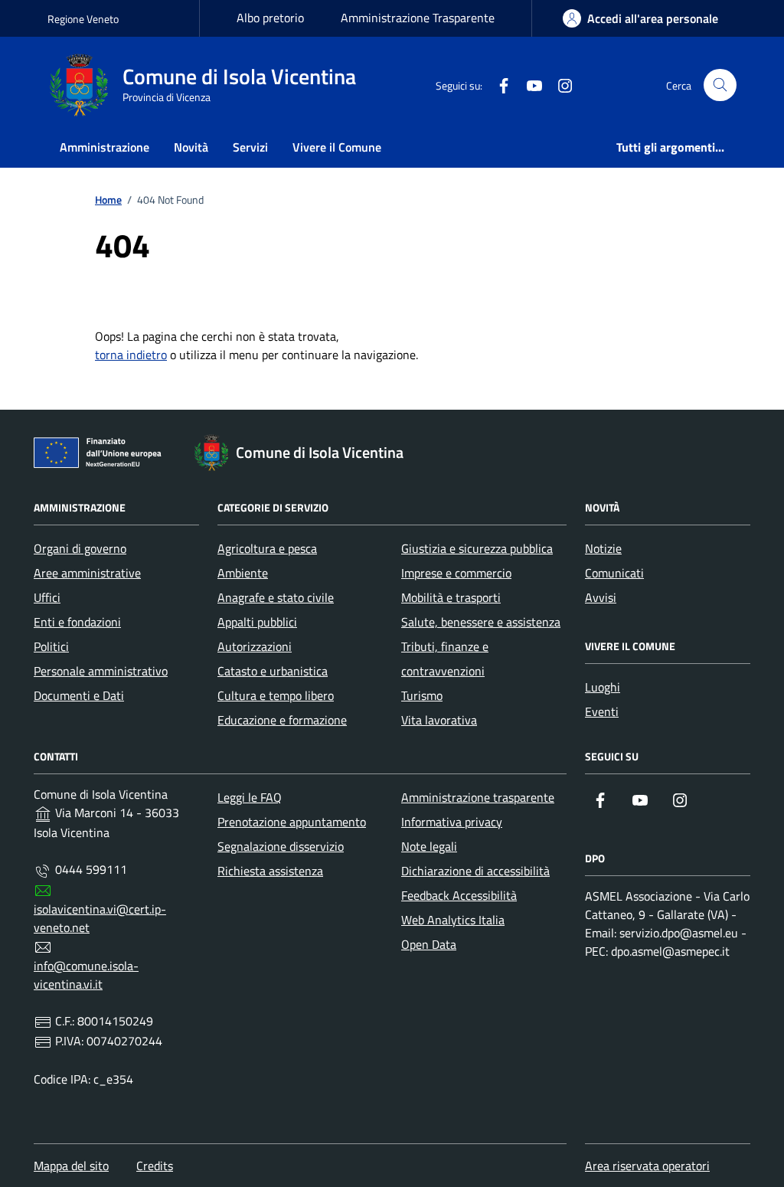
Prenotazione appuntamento (291, 822)
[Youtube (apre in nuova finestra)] (528, 85)
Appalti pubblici (257, 622)
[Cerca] (720, 85)
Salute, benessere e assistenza (480, 622)
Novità (191, 147)
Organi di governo (80, 548)
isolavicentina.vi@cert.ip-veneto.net (100, 918)
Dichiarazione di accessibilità (475, 871)
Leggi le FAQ (249, 797)
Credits (154, 1165)
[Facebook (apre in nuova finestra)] (497, 85)
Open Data (428, 944)
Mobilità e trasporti (451, 597)
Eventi (602, 711)
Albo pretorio (270, 17)
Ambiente (242, 573)
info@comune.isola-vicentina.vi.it (86, 974)
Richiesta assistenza (270, 871)
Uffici (47, 597)
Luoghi (602, 687)
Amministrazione (104, 147)
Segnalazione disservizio (280, 846)
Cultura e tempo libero (275, 695)
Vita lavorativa (439, 720)
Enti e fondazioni (77, 622)
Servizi (250, 147)
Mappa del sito (71, 1165)
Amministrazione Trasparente (418, 17)
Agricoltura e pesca (267, 548)
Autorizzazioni (254, 646)
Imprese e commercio (456, 573)
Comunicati (614, 573)
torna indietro (131, 354)
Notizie (603, 548)
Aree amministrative (87, 573)
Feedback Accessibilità (459, 895)
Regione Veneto (83, 19)
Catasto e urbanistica (272, 671)
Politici (51, 646)
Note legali (429, 846)
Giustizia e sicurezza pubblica (477, 548)
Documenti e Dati (79, 695)
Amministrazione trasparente (477, 797)
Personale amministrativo (101, 671)
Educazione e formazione (282, 720)
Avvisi (600, 597)
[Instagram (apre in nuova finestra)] (559, 85)
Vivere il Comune (336, 147)
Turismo (422, 695)
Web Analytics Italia (453, 920)
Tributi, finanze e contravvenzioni (444, 658)
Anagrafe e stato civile (275, 597)
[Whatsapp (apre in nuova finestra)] (589, 85)
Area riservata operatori (647, 1165)
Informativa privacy (451, 822)
